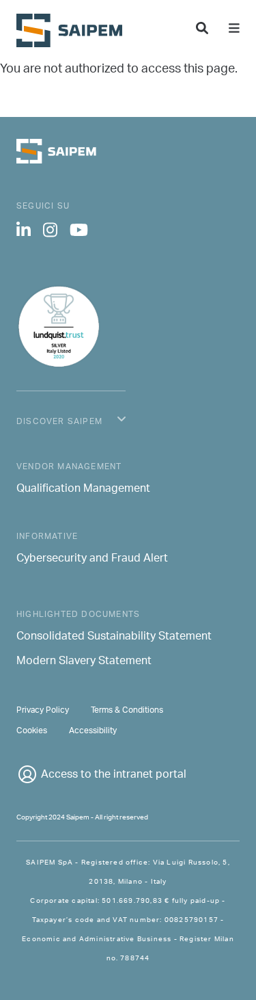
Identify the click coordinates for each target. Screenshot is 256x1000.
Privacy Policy (42, 710)
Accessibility (93, 731)
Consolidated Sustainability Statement (114, 637)
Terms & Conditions (127, 710)
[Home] (74, 30)
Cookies (31, 731)
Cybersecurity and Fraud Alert (92, 559)
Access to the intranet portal (113, 775)
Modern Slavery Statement (84, 662)
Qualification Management (83, 490)
